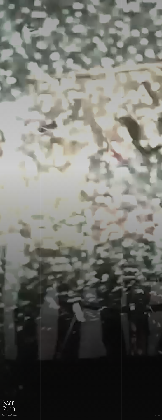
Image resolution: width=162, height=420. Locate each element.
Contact (158, 1)
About (147, 1)
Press (154, 1)
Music (151, 1)
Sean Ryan (4, 1)
